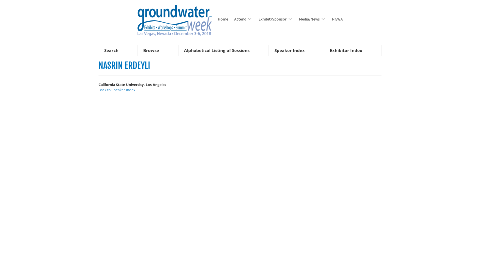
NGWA (337, 19)
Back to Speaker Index (116, 90)
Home (223, 19)
